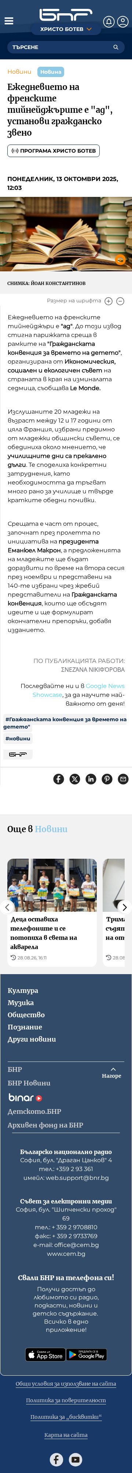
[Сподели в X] (75, 779)
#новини (18, 738)
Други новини (32, 1039)
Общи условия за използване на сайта (66, 1383)
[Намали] (120, 301)
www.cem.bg (66, 1253)
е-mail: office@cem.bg (66, 1244)
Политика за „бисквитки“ (66, 1417)
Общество (26, 1015)
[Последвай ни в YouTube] (75, 1459)
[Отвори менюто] (9, 20)
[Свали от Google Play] (86, 1354)
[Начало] (66, 15)
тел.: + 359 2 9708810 (66, 1227)
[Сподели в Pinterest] (107, 779)
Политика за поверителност (66, 1400)
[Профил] (123, 21)
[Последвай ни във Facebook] (56, 1459)
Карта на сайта (66, 1435)
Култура (23, 990)
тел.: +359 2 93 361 (66, 1169)
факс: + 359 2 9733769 (66, 1236)
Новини (19, 71)
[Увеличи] (108, 301)
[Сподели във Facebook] (59, 779)
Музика (21, 1002)
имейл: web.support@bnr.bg (66, 1177)
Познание (25, 1027)
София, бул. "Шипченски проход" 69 (66, 1214)
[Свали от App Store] (45, 1354)
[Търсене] (116, 47)
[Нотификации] (109, 21)
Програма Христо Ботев (58, 150)
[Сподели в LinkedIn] (91, 779)
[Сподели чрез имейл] (123, 779)
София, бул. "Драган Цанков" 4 (66, 1160)
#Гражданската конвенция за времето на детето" (64, 723)
